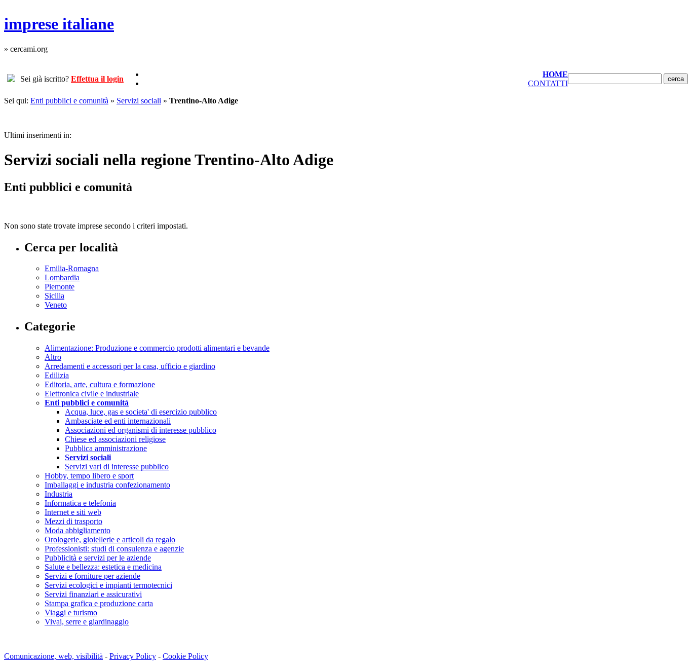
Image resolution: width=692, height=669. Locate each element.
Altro (53, 357)
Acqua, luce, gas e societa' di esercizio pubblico (141, 411)
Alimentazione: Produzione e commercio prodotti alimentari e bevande (157, 348)
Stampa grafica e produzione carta (99, 603)
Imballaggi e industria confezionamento (107, 484)
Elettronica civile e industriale (92, 393)
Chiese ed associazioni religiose (115, 439)
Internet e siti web (73, 512)
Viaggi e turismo (71, 612)
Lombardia (62, 277)
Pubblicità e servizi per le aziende (98, 557)
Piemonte (59, 286)
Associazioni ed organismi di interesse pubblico (140, 430)
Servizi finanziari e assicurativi (93, 594)
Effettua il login (97, 79)
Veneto (56, 305)
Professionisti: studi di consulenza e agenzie (114, 548)
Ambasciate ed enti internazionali (118, 421)
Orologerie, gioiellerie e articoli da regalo (110, 539)
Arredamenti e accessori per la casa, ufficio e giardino (130, 366)
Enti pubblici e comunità (69, 100)
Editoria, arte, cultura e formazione (100, 384)
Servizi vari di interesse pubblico (117, 466)
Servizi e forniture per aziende (92, 576)
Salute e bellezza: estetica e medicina (103, 567)
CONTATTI (548, 83)
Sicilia (54, 295)
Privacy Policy (132, 656)
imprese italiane (59, 24)
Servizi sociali (139, 100)
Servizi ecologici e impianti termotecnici (108, 585)
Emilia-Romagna (72, 268)
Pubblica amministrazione (106, 448)
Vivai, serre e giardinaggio (87, 621)
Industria (58, 494)
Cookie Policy (185, 656)
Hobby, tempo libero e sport (89, 475)
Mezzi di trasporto (73, 521)
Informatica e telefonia (80, 503)
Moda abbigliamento (77, 530)
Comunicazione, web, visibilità (53, 656)
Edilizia (57, 375)
